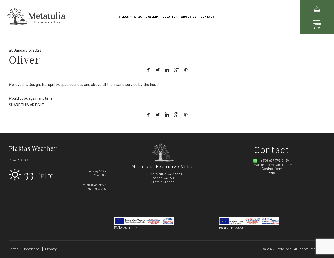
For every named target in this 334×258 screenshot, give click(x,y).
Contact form (271, 169)
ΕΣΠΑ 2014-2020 (126, 228)
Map (272, 173)
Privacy (51, 249)
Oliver (24, 59)
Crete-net (283, 249)
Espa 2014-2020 (231, 228)
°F (41, 175)
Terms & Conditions (24, 249)
